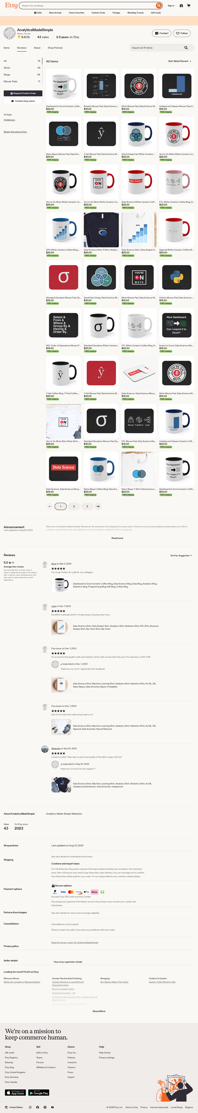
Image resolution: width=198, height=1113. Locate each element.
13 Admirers (9, 120)
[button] (161, 33)
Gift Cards (156, 12)
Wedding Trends (135, 12)
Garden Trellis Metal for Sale (162, 982)
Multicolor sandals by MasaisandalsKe (22, 982)
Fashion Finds (98, 12)
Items (7, 47)
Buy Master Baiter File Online (114, 982)
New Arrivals (55, 12)
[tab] (23, 61)
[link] (50, 506)
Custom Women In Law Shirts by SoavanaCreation (68, 983)
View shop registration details (68, 962)
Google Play (38, 1092)
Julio (53, 606)
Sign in (171, 5)
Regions (189, 1107)
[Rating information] (19, 37)
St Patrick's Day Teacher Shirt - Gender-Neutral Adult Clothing (74, 998)
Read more (117, 538)
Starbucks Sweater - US (63, 993)
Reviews (21, 47)
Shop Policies (55, 47)
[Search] (159, 5)
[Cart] (188, 5)
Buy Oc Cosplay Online (63, 989)
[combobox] (87, 5)
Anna (53, 563)
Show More (99, 1011)
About (37, 47)
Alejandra (55, 748)
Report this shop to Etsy (15, 132)
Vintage (116, 12)
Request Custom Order (24, 93)
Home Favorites (76, 12)
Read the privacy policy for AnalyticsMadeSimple (74, 942)
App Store (15, 1092)
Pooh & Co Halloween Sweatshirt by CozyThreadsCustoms (69, 1005)
